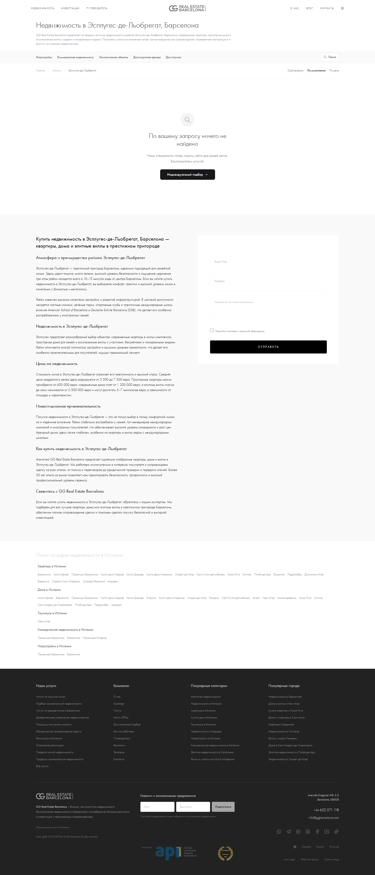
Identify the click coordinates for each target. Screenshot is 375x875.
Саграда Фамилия (94, 581)
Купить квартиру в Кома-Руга (285, 710)
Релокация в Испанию (49, 738)
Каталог (56, 70)
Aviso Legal (289, 859)
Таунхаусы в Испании (203, 724)
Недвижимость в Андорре (206, 731)
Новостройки (44, 57)
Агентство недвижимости (206, 696)
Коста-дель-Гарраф (112, 574)
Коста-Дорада (135, 574)
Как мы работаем (123, 731)
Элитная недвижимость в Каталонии (212, 752)
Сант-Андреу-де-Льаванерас (55, 605)
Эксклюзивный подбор (126, 724)
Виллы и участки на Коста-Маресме (212, 759)
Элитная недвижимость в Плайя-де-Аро (291, 752)
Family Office (120, 717)
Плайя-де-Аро (262, 574)
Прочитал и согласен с (240, 331)
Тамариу (214, 598)
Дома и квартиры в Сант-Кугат (286, 717)
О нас (294, 8)
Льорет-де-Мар (184, 574)
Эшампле (279, 574)
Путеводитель (96, 8)
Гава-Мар (268, 598)
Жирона (151, 598)
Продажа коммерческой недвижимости (60, 759)
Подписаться (223, 807)
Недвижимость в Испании (206, 703)
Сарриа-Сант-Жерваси (66, 581)
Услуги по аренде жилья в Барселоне (58, 710)
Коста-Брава (61, 574)
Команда (118, 703)
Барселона (44, 574)
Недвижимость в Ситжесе (283, 731)
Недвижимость (42, 8)
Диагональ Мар (314, 574)
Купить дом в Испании (204, 717)
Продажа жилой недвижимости (54, 752)
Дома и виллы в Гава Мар (283, 703)
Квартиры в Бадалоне (281, 724)
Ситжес (247, 574)
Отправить (268, 347)
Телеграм (119, 752)
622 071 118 (326, 810)
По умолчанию (316, 70)
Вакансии (119, 745)
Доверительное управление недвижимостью (62, 717)
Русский (334, 847)
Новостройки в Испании (205, 738)
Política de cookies (310, 859)
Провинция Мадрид (94, 638)
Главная (40, 70)
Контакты (327, 8)
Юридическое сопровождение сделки (59, 731)
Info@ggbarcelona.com (324, 818)
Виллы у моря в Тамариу (282, 738)
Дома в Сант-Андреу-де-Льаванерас (290, 745)
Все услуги (42, 766)
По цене (334, 70)
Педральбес (294, 574)
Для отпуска (173, 57)
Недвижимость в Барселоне (285, 696)
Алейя (256, 598)
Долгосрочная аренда (147, 57)
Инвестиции (70, 8)
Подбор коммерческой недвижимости (59, 703)
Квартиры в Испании (203, 710)
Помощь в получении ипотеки (53, 724)
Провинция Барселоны (84, 574)
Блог (309, 8)
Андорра (112, 581)
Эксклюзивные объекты (113, 57)
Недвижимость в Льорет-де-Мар (288, 759)
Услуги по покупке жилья (50, 696)
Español (306, 847)
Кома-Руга (233, 574)
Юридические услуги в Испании (52, 827)
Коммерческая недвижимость (75, 57)
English (320, 847)
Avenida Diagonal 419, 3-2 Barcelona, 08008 (323, 797)
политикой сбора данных (252, 331)
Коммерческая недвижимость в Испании (215, 745)
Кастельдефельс (286, 598)
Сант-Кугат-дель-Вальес (211, 574)
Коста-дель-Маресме (159, 574)
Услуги (117, 710)
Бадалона (43, 581)
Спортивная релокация (49, 745)
